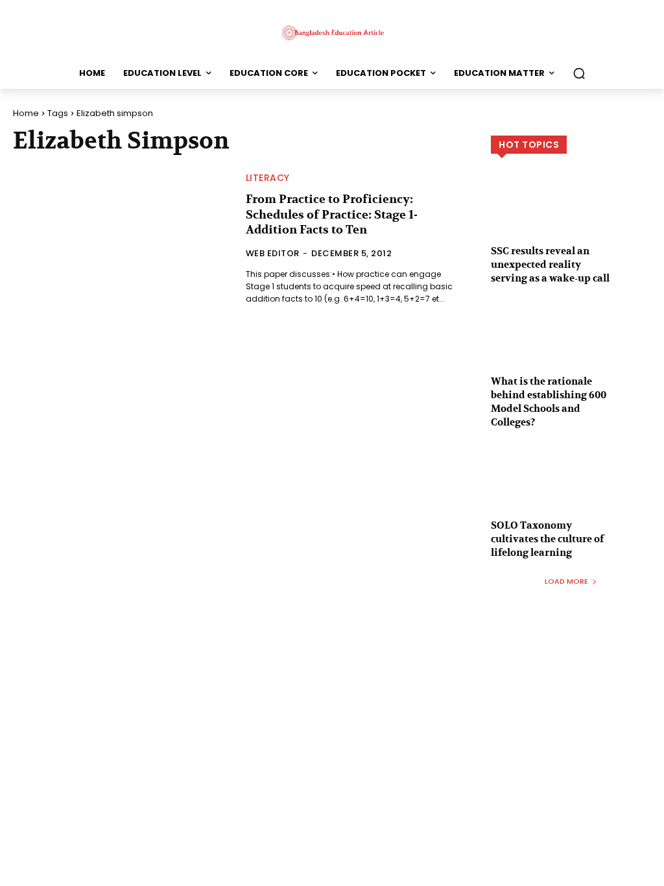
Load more (566, 581)
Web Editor (273, 253)
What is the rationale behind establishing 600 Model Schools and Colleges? (548, 402)
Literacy (268, 177)
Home (26, 113)
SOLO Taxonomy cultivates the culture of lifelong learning (547, 539)
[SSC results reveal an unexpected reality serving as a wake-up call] (571, 219)
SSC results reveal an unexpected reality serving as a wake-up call (550, 265)
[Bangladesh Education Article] (332, 32)
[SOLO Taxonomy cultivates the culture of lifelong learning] (571, 494)
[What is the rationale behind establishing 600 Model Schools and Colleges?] (571, 350)
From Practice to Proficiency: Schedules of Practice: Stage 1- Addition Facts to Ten (332, 214)
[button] (579, 73)
